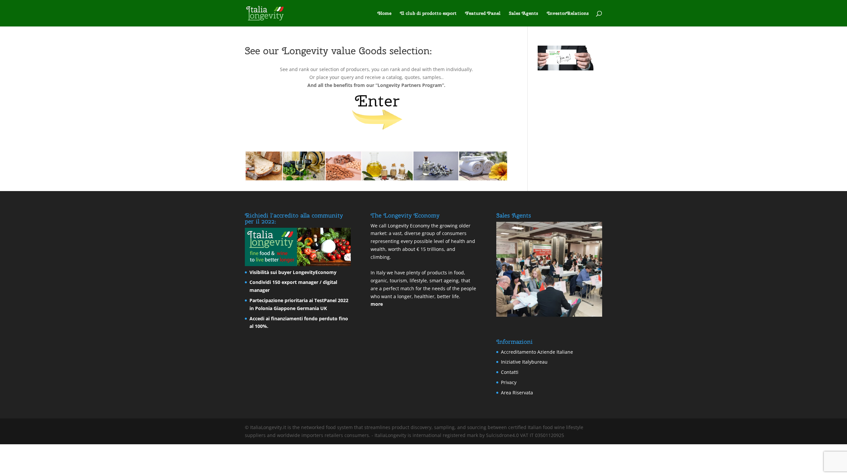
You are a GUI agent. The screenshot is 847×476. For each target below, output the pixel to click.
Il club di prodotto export (428, 13)
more (377, 304)
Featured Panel (483, 13)
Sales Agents (523, 13)
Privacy (508, 382)
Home (384, 13)
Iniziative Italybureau (524, 362)
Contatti (509, 372)
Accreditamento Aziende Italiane (537, 352)
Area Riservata (517, 392)
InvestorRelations (568, 13)
